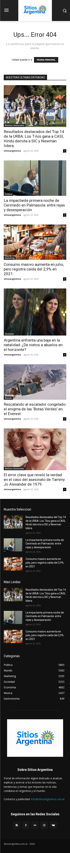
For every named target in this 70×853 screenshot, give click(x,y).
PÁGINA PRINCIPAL (46, 60)
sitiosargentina (12, 150)
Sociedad (9, 334)
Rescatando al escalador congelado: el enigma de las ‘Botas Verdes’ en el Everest (35, 409)
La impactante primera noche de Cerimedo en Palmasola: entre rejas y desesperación (34, 205)
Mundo (8, 398)
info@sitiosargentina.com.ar (48, 799)
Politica (8, 194)
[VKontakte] (53, 825)
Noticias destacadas (14, 125)
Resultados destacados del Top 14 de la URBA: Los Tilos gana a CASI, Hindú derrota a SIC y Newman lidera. (34, 138)
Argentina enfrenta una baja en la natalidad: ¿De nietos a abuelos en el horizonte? (33, 345)
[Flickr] (35, 825)
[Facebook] (25, 825)
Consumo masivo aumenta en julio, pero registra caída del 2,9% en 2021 (34, 269)
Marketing (10, 258)
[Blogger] (16, 825)
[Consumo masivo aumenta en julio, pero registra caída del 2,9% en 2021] (35, 242)
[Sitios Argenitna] (35, 738)
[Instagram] (44, 825)
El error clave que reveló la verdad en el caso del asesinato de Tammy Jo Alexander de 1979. (34, 480)
